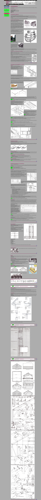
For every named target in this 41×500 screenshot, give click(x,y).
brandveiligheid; (12, 11)
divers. (11, 12)
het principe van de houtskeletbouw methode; (15, 10)
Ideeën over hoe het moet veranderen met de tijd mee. (21, 214)
